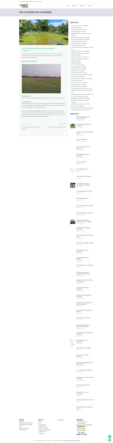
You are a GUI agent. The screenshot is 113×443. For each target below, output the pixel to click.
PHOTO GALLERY (23, 430)
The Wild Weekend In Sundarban (78, 29)
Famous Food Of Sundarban (77, 64)
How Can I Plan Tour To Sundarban (79, 82)
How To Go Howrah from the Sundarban (80, 51)
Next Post (61, 124)
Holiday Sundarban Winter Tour (78, 31)
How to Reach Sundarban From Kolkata (80, 104)
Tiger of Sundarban (75, 61)
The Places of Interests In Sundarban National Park (83, 273)
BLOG (20, 426)
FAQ (34, 440)
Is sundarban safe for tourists (78, 45)
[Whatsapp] (109, 439)
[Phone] (109, 436)
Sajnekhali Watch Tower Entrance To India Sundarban (84, 220)
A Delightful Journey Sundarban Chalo (57, 127)
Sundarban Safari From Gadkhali (79, 66)
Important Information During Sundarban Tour (82, 94)
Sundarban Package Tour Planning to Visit (81, 109)
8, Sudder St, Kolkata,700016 (85, 425)
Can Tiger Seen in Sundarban (78, 76)
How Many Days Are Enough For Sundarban (81, 88)
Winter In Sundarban (76, 55)
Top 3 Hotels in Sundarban (77, 106)
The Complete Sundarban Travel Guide (80, 39)
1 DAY (39, 422)
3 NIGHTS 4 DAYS (42, 431)
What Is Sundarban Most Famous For (80, 57)
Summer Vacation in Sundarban (78, 68)
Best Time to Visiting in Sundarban (79, 96)
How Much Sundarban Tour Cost (78, 84)
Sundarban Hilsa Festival (77, 80)
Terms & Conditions (58, 440)
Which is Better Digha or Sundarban (79, 59)
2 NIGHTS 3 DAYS (42, 426)
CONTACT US (41, 433)
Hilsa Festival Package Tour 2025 (79, 41)
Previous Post (27, 124)
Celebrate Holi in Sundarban (78, 70)
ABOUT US (21, 421)
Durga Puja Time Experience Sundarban (80, 98)
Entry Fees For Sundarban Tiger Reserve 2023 (82, 74)
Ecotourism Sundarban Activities (79, 72)
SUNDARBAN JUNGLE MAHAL (26, 422)
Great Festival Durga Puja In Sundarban (80, 37)
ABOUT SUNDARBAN (24, 428)
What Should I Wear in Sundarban (79, 86)
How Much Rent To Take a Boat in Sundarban (81, 78)
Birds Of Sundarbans (76, 63)
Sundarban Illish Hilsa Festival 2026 (79, 25)
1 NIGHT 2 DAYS (42, 424)
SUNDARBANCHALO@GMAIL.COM (28, 1)
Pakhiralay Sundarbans (76, 27)
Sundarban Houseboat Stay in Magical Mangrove (84, 303)
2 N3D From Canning (43, 428)
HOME (39, 421)
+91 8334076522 (39, 1)
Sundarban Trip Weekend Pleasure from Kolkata (82, 108)
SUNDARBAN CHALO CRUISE (25, 424)
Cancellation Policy (41, 440)
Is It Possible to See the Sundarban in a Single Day (83, 184)
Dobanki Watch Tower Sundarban (79, 43)
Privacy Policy (49, 440)
